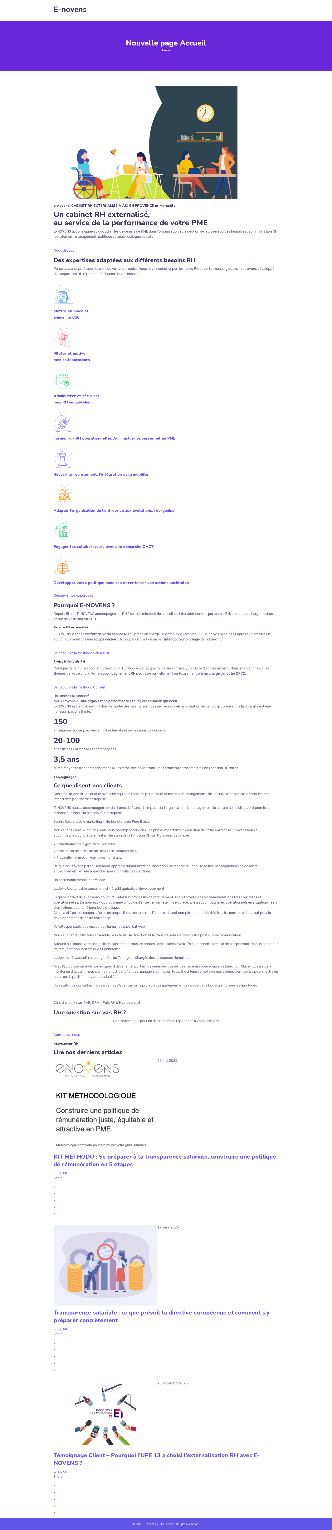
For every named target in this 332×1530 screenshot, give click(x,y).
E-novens (70, 9)
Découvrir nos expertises (73, 595)
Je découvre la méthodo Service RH (82, 653)
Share (58, 1178)
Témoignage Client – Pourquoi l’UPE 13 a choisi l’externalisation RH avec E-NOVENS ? (157, 1459)
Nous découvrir (66, 250)
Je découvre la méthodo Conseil (79, 687)
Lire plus (60, 1173)
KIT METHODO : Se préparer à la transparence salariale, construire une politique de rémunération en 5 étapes (165, 1160)
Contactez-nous (67, 1035)
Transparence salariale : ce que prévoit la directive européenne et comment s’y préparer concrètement (162, 1316)
